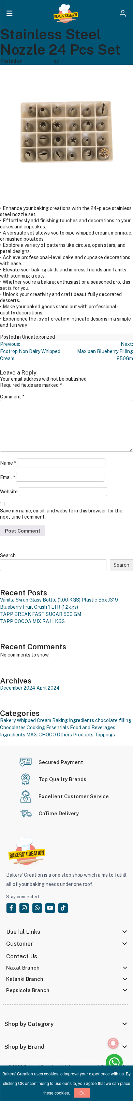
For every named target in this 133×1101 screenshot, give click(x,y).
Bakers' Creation (78, 61)
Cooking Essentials (48, 727)
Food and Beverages (92, 727)
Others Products (75, 734)
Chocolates (13, 727)
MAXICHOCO (41, 734)
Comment (12, 396)
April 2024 (48, 688)
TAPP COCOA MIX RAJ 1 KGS (32, 621)
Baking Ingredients (73, 720)
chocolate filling (113, 720)
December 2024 (17, 688)
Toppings (104, 734)
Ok (82, 1093)
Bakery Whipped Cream (25, 720)
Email (7, 477)
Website (9, 491)
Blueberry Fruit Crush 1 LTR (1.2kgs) (39, 607)
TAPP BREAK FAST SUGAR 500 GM (40, 614)
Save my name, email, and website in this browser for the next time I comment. (61, 514)
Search (8, 555)
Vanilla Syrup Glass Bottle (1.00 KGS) (40, 600)
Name (8, 463)
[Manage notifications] (113, 1043)
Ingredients (12, 734)
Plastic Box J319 (100, 600)
